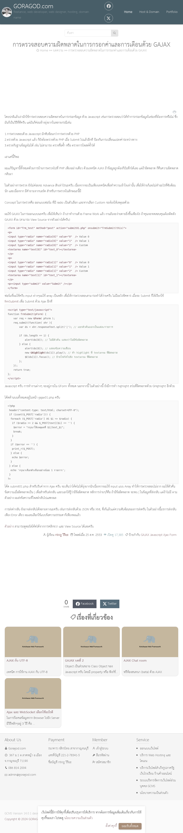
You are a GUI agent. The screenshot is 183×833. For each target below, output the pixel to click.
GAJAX (145, 535)
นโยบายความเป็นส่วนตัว (78, 818)
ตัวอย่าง (9, 526)
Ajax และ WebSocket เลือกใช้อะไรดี (30, 712)
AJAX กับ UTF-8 (17, 661)
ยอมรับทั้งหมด (130, 826)
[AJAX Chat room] (150, 642)
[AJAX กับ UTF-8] (33, 642)
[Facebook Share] (108, 6)
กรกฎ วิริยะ (62, 535)
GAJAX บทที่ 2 (74, 661)
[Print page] (174, 111)
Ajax (166, 535)
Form (173, 535)
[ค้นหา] (114, 33)
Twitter (112, 604)
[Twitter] (108, 18)
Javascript (156, 535)
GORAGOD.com (33, 6)
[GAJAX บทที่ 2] (91, 642)
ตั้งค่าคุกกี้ (111, 826)
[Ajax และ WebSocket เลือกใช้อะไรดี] (33, 693)
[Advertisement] (92, 84)
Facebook (87, 604)
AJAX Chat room (135, 661)
